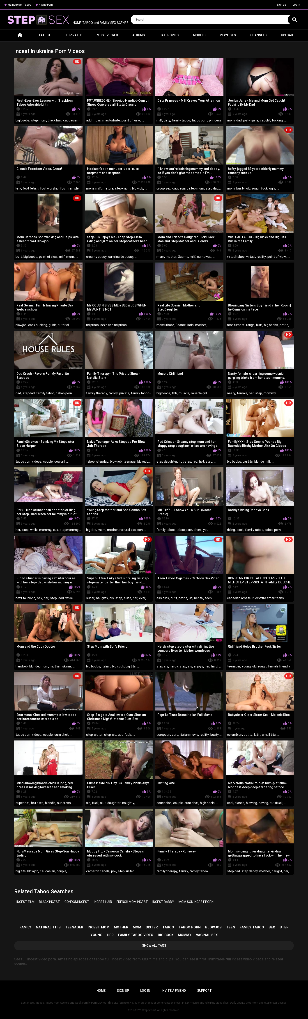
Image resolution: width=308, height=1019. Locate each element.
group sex (163, 188)
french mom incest (132, 902)
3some (183, 256)
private (124, 393)
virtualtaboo (236, 256)
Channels (258, 35)
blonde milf (262, 461)
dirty (167, 120)
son (140, 530)
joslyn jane (250, 120)
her (251, 393)
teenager (233, 666)
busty (240, 188)
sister (152, 927)
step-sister (94, 734)
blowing (251, 803)
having (263, 803)
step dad (212, 188)
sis (190, 666)
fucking (277, 120)
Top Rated (73, 35)
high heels (207, 803)
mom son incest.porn (196, 902)
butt (19, 256)
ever (142, 598)
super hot (23, 803)
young (246, 666)
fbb (174, 393)
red (195, 461)
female (242, 393)
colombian (234, 734)
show (198, 530)
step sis (162, 666)
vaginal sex (207, 935)
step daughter (166, 461)
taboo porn (199, 120)
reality (261, 256)
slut (103, 803)
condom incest (76, 902)
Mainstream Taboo (19, 4)
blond (31, 598)
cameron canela (98, 871)
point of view (131, 120)
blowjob (137, 188)
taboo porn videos (28, 461)
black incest (49, 902)
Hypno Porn (46, 4)
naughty (102, 598)
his (112, 598)
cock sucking (37, 325)
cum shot (61, 734)
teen (208, 598)
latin (190, 325)
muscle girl (199, 393)
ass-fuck (124, 734)
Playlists (228, 35)
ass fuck (162, 598)
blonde (34, 666)
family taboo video (135, 935)
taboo (90, 461)
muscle (184, 393)
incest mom (98, 927)
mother (171, 256)
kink (18, 188)
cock (240, 530)
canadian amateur (240, 598)
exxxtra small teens (269, 598)
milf (159, 120)
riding (231, 530)
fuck (95, 803)
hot (201, 461)
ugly (272, 188)
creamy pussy (96, 256)
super (90, 598)
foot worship (49, 188)
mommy (270, 393)
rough (250, 325)
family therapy (96, 393)
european (163, 734)
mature (108, 188)
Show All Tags (154, 945)
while (34, 530)
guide (53, 325)
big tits (248, 461)
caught (265, 120)
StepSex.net (149, 1010)
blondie (50, 803)
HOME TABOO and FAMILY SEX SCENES (100, 23)
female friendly (279, 666)
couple (48, 461)
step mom (38, 120)
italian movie (189, 734)
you (205, 530)
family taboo (181, 120)
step (258, 393)
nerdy (174, 666)
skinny (66, 666)
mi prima (92, 325)
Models (199, 35)
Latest (45, 35)
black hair (55, 120)
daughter (114, 803)
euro (175, 734)
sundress (64, 803)
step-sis (110, 734)
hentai (198, 598)
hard (214, 666)
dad (239, 120)
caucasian (70, 120)
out (55, 530)
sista (127, 598)
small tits (269, 734)
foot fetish (31, 188)
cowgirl (59, 461)
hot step (185, 461)
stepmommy (69, 530)
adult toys (93, 120)
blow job (116, 461)
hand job (22, 666)
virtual (250, 256)
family (113, 393)
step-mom (123, 188)
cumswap (204, 256)
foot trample (69, 188)
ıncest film (25, 902)
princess (215, 120)
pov (113, 871)
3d (191, 598)
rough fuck (260, 188)
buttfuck (276, 803)
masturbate (111, 120)
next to (21, 598)
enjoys (198, 666)
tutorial (63, 325)
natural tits (128, 530)
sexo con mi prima (113, 325)
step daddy (249, 871)
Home (19, 35)
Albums (138, 35)
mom (231, 120)
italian (106, 666)
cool (230, 803)
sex (39, 598)
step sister (126, 871)
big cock (118, 666)
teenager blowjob (135, 461)
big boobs (23, 120)
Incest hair (103, 902)
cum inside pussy (120, 256)
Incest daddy (163, 902)
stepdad (29, 393)
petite (284, 325)
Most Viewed (107, 35)
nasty (231, 393)
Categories (169, 35)
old (248, 188)
